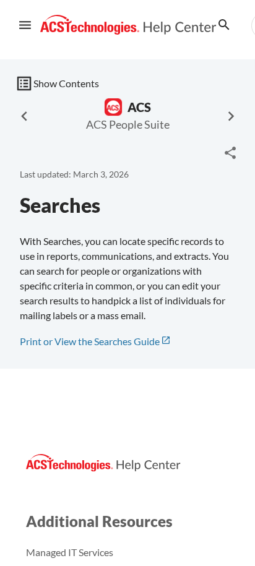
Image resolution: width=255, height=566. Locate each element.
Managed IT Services (69, 552)
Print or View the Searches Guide (90, 341)
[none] (230, 153)
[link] (128, 25)
